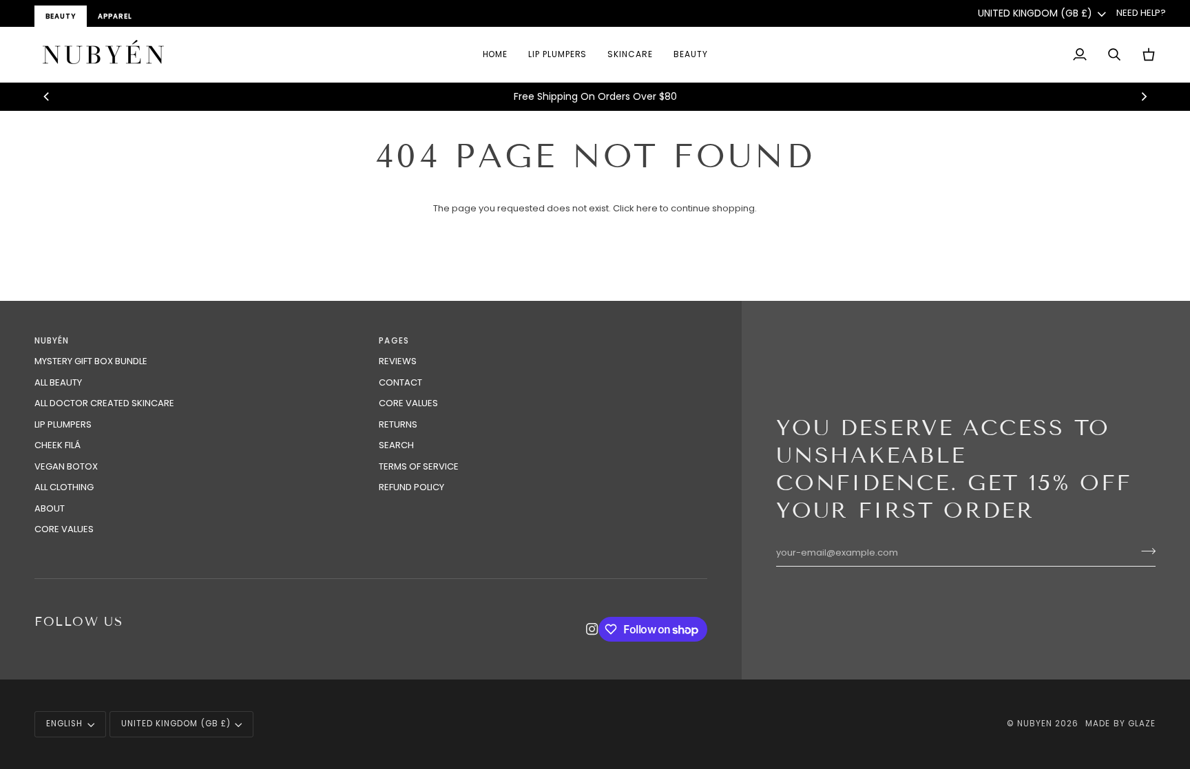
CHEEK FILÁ (57, 445)
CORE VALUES (64, 529)
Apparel (115, 16)
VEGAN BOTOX (66, 466)
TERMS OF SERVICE (419, 466)
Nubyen (1034, 723)
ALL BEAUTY (58, 382)
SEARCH (396, 445)
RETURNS (398, 424)
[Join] (1144, 551)
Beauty (60, 16)
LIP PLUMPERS (63, 424)
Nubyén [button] (51, 340)
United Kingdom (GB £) (1035, 13)
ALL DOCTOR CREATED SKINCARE (104, 403)
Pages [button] (393, 340)
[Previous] (46, 96)
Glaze (1142, 723)
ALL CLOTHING (64, 487)
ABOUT (49, 508)
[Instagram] (592, 629)
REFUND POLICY (411, 487)
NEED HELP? (1141, 12)
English (64, 723)
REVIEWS (398, 361)
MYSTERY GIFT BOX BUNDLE (90, 361)
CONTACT (400, 382)
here (647, 208)
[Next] (1143, 96)
